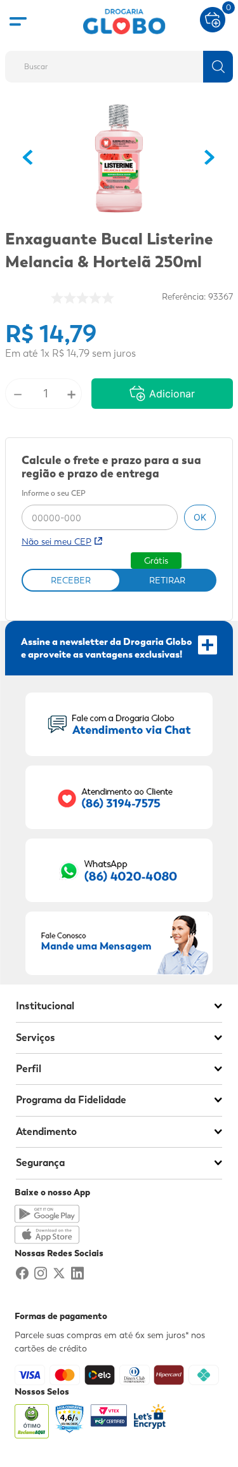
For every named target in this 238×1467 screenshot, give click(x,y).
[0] (212, 18)
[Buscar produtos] (218, 67)
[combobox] (119, 63)
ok (200, 517)
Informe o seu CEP (54, 493)
